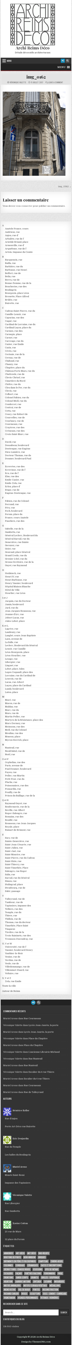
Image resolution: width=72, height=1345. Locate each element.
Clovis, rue (11, 391)
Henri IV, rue (12, 576)
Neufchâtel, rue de (15, 751)
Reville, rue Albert (15, 810)
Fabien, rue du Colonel (17, 501)
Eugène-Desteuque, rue (18, 493)
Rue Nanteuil (35, 1058)
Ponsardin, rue (13, 789)
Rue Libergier (12, 1203)
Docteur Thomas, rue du (18, 455)
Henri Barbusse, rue (16, 580)
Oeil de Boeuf (24, 1289)
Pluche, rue (11, 782)
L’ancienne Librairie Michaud (44, 1052)
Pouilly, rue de (12, 792)
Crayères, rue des (14, 427)
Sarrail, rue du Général (17, 878)
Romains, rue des (14, 816)
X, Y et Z (6, 978)
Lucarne (47, 1281)
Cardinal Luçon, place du (18, 327)
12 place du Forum (14, 1239)
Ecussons (37, 1269)
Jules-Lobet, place (15, 621)
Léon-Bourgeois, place (17, 652)
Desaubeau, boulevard (17, 445)
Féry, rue (10, 507)
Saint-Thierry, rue (14, 864)
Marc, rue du (12, 710)
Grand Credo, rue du (16, 555)
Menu (9, 60)
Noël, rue (10, 754)
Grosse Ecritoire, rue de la (19, 562)
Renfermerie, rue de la (17, 806)
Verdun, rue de (13, 960)
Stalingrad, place (14, 884)
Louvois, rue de (13, 678)
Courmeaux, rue (13, 424)
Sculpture (35, 1293)
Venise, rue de (12, 956)
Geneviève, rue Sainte (17, 542)
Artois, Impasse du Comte (19, 252)
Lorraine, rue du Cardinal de (20, 675)
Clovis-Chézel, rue (15, 377)
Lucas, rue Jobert (14, 682)
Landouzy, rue (12, 632)
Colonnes (8, 1265)
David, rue (10, 442)
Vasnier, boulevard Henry (19, 950)
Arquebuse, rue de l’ (16, 248)
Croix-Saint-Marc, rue (16, 434)
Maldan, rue (11, 706)
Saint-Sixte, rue (13, 861)
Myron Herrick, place (16, 740)
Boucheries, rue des (16, 286)
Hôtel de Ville (12, 590)
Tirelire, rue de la (14, 932)
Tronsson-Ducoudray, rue (19, 939)
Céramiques (32, 1265)
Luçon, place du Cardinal (18, 685)
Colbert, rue (11, 394)
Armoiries (8, 1253)
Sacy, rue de (11, 838)
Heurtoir (8, 1281)
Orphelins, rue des (15, 762)
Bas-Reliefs (44, 1253)
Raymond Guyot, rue (16, 803)
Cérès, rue (10, 351)
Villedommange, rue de (17, 966)
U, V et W (7, 943)
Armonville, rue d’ (14, 245)
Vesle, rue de (12, 963)
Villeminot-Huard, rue (17, 970)
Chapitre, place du (15, 367)
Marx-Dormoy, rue (15, 723)
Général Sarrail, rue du (17, 539)
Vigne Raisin (9, 1297)
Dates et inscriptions (51, 1265)
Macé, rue (10, 700)
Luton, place (11, 692)
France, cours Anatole (16, 517)
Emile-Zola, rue (13, 483)
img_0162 (36, 77)
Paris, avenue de (14, 765)
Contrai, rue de (13, 407)
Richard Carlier (11, 1293)
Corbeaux (20, 1265)
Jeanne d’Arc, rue (14, 614)
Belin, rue (10, 276)
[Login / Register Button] (63, 61)
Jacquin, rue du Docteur (18, 601)
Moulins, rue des (14, 733)
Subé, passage (12, 891)
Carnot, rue (11, 337)
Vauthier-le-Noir (14, 953)
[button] (61, 67)
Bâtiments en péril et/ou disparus (20, 1261)
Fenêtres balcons (33, 1273)
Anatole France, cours (16, 228)
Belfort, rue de (13, 273)
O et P (5, 759)
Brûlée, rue (11, 300)
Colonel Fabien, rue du (17, 397)
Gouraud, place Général (17, 552)
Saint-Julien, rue (14, 847)
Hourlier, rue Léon (15, 593)
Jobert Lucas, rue (14, 617)
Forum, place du (13, 514)
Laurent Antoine (22, 1281)
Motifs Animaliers (12, 1285)
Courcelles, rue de (15, 417)
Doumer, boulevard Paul (18, 458)
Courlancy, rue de (14, 421)
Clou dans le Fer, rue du (17, 387)
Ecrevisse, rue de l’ (15, 470)
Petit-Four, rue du (14, 779)
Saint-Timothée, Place (16, 868)
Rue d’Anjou (11, 1118)
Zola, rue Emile (13, 981)
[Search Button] (67, 61)
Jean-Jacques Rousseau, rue (20, 611)
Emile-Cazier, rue (14, 479)
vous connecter (24, 206)
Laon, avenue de (13, 639)
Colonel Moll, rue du (16, 401)
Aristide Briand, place (16, 242)
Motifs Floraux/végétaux (35, 1285)
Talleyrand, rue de (15, 899)
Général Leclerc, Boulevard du (21, 535)
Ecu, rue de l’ (12, 473)
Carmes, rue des (14, 331)
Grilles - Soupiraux (50, 1277)
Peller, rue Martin (14, 775)
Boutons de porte (12, 1257)
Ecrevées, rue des (15, 466)
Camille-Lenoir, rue (15, 314)
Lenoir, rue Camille (15, 649)
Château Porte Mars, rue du (20, 371)
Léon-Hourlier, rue (15, 655)
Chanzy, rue (11, 364)
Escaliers (8, 1273)
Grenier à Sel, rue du (16, 559)
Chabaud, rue (12, 361)
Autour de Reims (11, 991)
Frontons (8, 1277)
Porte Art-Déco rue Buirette (20, 1126)
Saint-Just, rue (13, 851)
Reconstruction (50, 1289)
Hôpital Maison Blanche (17, 586)
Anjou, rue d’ (11, 235)
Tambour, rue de (14, 902)
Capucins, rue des (14, 317)
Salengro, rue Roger (16, 871)
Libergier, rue (12, 662)
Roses (24, 1293)
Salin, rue (10, 874)
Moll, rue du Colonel (16, 730)
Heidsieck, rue (13, 573)
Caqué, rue (11, 321)
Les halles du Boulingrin (18, 1154)
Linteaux (37, 1281)
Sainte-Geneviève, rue (17, 841)
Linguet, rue (11, 665)
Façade (19, 1273)
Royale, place (12, 826)
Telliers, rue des (14, 909)
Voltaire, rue (11, 973)
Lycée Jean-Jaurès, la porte (43, 1025)
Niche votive (9, 1289)
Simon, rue (11, 881)
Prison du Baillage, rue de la (20, 795)
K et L (5, 625)
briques (42, 1257)
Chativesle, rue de (14, 374)
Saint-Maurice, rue (15, 854)
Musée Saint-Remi (14, 1175)
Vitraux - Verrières (49, 1297)
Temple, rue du (13, 912)
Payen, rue (11, 772)
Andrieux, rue (12, 232)
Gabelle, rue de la (14, 528)
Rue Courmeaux (32, 1018)
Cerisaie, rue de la (14, 354)
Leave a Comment (55, 82)
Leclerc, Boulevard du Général (21, 645)
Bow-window (29, 1257)
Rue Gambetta (12, 1211)
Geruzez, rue (12, 545)
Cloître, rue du (13, 384)
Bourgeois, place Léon (17, 293)
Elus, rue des (12, 476)
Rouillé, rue (11, 820)
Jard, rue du (11, 607)
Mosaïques (59, 1281)
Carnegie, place (13, 334)
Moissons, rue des (15, 726)
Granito (34, 1277)
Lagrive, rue (11, 629)
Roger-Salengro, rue (16, 813)
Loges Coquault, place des (19, 672)
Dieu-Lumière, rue (15, 452)
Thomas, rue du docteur (18, 922)
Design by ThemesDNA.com (36, 1342)
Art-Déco (20, 1253)
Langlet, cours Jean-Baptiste (20, 635)
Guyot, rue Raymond (16, 565)
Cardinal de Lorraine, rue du (20, 324)
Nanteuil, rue (12, 747)
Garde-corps (22, 1277)
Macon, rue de (12, 703)
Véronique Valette (18, 82)
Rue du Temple (13, 1147)
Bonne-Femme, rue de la (18, 283)
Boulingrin (10, 290)
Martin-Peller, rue (15, 716)
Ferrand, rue (12, 504)
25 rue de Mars (13, 1231)
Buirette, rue (12, 303)
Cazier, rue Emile (14, 344)
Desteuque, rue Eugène (17, 448)
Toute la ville (9, 986)
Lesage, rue (11, 659)
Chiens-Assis (57, 1261)
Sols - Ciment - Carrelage (54, 1293)
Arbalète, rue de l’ (14, 238)
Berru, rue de (12, 280)
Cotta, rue (10, 411)
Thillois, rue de (13, 919)
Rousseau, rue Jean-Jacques (20, 823)
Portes (36, 1289)
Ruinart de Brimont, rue (17, 830)
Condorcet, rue (13, 404)
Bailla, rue (10, 263)
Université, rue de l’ (15, 947)
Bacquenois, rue (13, 260)
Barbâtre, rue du (14, 266)
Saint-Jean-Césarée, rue (18, 844)
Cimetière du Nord (15, 381)
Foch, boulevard (13, 511)
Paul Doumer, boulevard (18, 769)
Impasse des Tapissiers (17, 1183)
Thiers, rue (11, 915)
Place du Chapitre (38, 1038)
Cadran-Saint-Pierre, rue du (20, 311)
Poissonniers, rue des (16, 785)
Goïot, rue (10, 548)
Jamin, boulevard (14, 604)
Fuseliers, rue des (14, 521)
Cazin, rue (10, 347)
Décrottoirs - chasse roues (17, 1269)
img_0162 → (64, 186)
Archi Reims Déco (33, 47)
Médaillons (55, 1285)
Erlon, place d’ (12, 486)
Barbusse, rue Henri (16, 270)
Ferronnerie (49, 1273)
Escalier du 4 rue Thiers (41, 1072)
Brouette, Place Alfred (17, 296)
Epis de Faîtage (51, 1269)
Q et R (5, 800)
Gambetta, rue (12, 532)
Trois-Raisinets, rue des (18, 935)
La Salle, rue (11, 642)
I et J (5, 598)
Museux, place (12, 736)
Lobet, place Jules (14, 669)
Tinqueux (10, 929)
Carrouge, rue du (14, 341)
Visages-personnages (28, 1297)
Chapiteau (43, 1261)
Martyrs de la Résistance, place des (24, 720)
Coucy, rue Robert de (16, 414)
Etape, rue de (12, 490)
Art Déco (31, 1253)
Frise (60, 1273)
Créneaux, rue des (15, 431)
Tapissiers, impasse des (18, 905)
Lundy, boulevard (14, 689)
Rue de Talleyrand (33, 1092)
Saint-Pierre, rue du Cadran (20, 858)
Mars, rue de (12, 713)
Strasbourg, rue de (15, 888)
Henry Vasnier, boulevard (19, 583)
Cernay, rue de (13, 357)
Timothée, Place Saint (16, 925)
